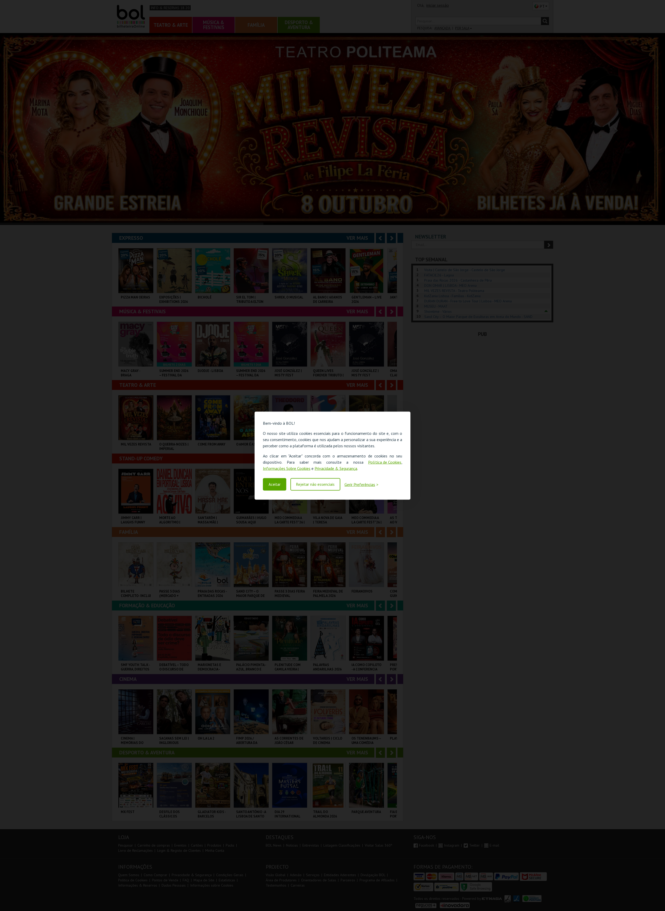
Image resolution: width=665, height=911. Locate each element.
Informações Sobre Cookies (286, 468)
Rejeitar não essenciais (315, 484)
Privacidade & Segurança (336, 468)
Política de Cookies (384, 461)
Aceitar (275, 484)
